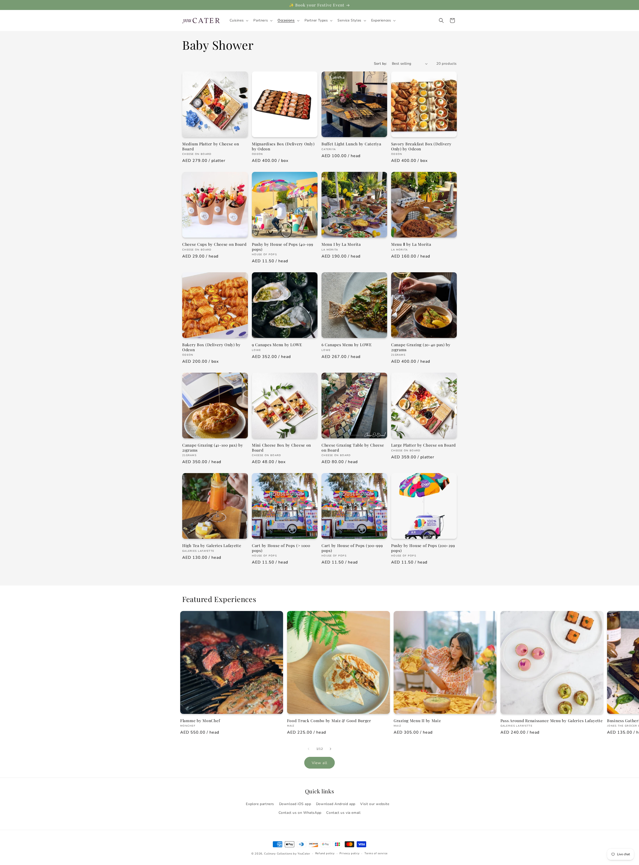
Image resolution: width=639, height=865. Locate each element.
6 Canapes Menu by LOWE (346, 344)
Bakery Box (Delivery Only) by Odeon (211, 347)
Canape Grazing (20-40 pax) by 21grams (421, 347)
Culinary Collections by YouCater (287, 854)
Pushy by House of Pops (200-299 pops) (423, 548)
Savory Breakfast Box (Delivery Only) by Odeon (421, 146)
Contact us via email (343, 812)
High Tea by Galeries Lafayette (211, 545)
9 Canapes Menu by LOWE (277, 344)
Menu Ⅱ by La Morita (411, 244)
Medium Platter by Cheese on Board (210, 146)
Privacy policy (349, 853)
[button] (239, 20)
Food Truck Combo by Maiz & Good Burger (329, 720)
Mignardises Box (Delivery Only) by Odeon (283, 146)
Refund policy (325, 853)
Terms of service (376, 853)
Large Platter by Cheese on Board (423, 445)
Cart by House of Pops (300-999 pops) (352, 548)
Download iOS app (295, 804)
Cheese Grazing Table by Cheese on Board (352, 447)
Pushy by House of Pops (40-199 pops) (282, 247)
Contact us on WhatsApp (300, 812)
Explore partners (260, 804)
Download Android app (335, 804)
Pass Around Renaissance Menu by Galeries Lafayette (551, 720)
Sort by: (380, 63)
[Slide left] (308, 748)
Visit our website (374, 804)
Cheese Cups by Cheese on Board (214, 244)
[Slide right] (330, 748)
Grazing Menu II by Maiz (417, 720)
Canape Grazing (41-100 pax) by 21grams (212, 447)
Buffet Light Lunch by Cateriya (351, 143)
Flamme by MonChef (200, 720)
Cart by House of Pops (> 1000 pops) (281, 548)
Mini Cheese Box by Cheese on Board (281, 447)
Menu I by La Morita (341, 244)
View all (319, 762)
